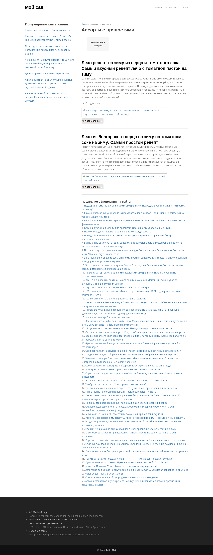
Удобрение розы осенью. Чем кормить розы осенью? (115, 384)
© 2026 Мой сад (38, 512)
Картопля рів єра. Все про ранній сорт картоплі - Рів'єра (117, 287)
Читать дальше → (92, 120)
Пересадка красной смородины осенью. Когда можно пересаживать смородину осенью (47, 50)
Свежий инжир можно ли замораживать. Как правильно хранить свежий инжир (130, 428)
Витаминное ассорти (98, 44)
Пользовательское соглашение (60, 519)
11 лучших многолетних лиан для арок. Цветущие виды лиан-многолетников (129, 328)
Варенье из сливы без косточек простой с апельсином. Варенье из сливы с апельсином (135, 440)
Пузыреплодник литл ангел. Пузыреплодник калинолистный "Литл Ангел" (126, 462)
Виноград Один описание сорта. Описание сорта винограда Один (122, 369)
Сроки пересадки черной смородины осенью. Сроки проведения (121, 477)
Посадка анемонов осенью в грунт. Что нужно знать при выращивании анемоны (131, 388)
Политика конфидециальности (46, 523)
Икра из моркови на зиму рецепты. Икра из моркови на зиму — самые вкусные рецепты (135, 417)
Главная (157, 7)
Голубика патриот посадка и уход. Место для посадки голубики (128, 458)
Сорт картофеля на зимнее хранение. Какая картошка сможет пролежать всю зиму (133, 350)
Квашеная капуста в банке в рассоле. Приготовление (115, 298)
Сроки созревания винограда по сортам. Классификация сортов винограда (128, 365)
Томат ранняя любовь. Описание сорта (47, 30)
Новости (171, 7)
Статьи (184, 7)
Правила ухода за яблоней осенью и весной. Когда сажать (117, 231)
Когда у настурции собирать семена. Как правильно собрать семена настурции (130, 354)
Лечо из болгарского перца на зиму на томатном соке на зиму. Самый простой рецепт (131, 139)
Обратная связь (38, 530)
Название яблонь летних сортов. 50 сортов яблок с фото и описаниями (126, 380)
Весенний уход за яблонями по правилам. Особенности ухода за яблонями (127, 227)
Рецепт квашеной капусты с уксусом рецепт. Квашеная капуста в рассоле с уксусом (47, 97)
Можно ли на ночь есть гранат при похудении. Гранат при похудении (124, 414)
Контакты (34, 519)
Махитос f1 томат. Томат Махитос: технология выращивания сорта (124, 466)
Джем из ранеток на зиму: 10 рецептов (47, 73)
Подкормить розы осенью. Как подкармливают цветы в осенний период (126, 402)
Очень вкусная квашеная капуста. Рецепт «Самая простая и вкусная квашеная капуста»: (135, 332)
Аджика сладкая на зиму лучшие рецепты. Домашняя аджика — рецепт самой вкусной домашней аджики (48, 83)
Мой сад (34, 7)
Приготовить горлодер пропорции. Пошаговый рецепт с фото (120, 391)
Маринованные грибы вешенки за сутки (107, 317)
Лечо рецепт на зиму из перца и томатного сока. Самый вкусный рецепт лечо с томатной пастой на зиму (134, 68)
